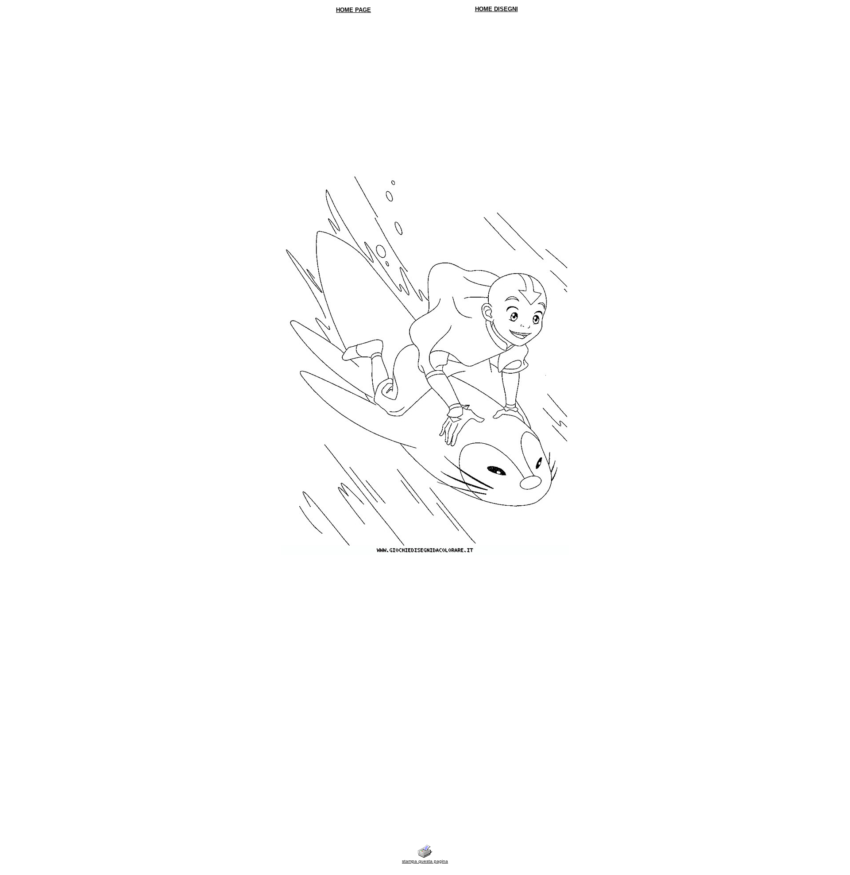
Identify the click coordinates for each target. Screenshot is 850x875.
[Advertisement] (425, 84)
